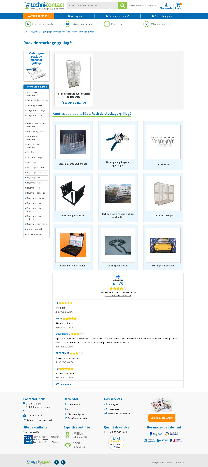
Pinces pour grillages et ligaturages (118, 163)
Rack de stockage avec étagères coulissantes (74, 95)
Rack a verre (163, 164)
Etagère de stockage (35, 110)
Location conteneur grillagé (73, 164)
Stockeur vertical (34, 229)
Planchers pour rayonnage (33, 138)
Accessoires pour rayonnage (34, 94)
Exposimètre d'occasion (72, 265)
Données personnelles (78, 418)
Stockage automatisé (163, 265)
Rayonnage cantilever (36, 172)
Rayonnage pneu (33, 203)
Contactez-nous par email (39, 419)
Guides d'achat (115, 409)
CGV (69, 409)
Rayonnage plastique (36, 198)
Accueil (26, 31)
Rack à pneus (32, 152)
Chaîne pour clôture (118, 265)
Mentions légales (75, 414)
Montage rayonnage (35, 131)
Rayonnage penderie (35, 192)
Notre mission (74, 404)
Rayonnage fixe (33, 177)
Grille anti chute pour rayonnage (35, 125)
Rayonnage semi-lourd (36, 224)
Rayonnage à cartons (36, 167)
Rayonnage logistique (40, 31)
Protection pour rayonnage (33, 146)
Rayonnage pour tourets (33, 217)
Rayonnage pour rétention (33, 209)
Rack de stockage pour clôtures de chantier (118, 215)
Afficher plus (62, 384)
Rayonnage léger (33, 182)
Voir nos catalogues (162, 418)
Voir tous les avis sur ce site (118, 295)
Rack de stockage (34, 157)
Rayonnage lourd (33, 187)
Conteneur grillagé (163, 215)
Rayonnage (31, 162)
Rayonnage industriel (60, 31)
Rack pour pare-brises (72, 215)
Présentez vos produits (119, 413)
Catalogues (113, 404)
